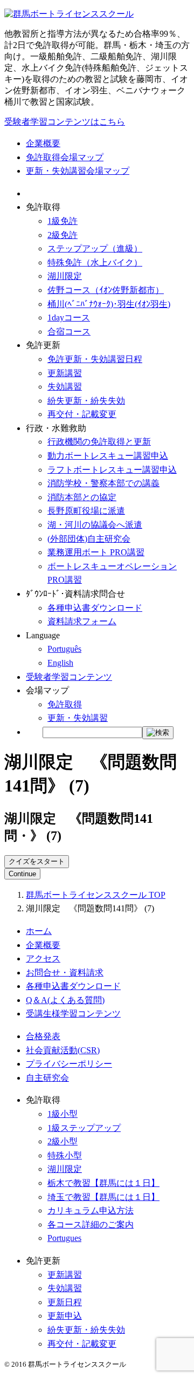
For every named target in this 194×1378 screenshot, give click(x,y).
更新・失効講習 (77, 717)
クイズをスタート (37, 861)
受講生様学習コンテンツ (73, 1013)
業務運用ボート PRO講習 (95, 552)
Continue (22, 874)
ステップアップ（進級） (94, 248)
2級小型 (62, 1141)
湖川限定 (64, 276)
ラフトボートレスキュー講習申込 (112, 469)
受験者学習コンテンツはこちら (64, 121)
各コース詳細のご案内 (90, 1224)
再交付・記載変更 (81, 414)
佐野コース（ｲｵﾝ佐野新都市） (105, 290)
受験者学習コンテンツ (69, 676)
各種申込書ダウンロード (94, 607)
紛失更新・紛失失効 (86, 400)
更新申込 (64, 1315)
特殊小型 (64, 1155)
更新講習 (64, 373)
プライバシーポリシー (69, 1063)
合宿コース (69, 331)
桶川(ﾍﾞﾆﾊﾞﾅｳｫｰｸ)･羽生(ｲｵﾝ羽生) (108, 304)
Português (64, 648)
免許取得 (64, 704)
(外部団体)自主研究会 (88, 538)
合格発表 (43, 1036)
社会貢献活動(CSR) (63, 1050)
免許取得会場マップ (64, 157)
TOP (95, 894)
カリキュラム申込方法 (90, 1210)
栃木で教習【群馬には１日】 (103, 1183)
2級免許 (62, 235)
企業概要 (43, 143)
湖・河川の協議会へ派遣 (94, 524)
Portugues (64, 1238)
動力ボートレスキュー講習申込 (107, 455)
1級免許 (62, 221)
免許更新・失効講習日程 (94, 359)
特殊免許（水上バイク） (94, 262)
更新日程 (64, 1302)
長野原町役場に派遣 (86, 510)
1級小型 (62, 1113)
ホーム (39, 931)
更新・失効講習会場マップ (77, 170)
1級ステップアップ (84, 1128)
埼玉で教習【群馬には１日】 (103, 1197)
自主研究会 (47, 1077)
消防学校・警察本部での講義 (103, 483)
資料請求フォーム (81, 621)
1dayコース (68, 317)
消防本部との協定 (81, 497)
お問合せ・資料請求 (64, 972)
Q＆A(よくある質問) (65, 1000)
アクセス (43, 958)
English (60, 662)
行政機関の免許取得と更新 (99, 441)
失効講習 (64, 386)
